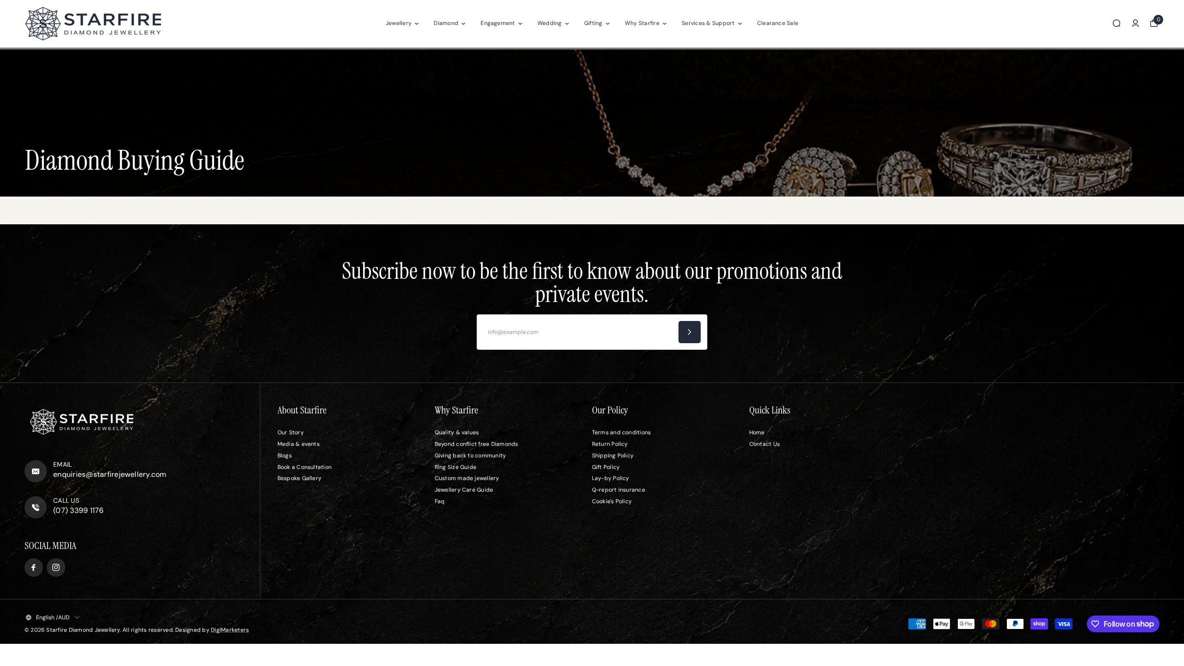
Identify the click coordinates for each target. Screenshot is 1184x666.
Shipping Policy (613, 455)
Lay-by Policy (610, 478)
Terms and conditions (621, 432)
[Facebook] (34, 567)
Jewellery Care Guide (464, 489)
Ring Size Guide (456, 467)
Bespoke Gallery (300, 478)
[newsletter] (689, 332)
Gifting (593, 23)
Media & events (299, 444)
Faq (440, 501)
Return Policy (610, 444)
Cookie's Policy (612, 501)
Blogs (285, 455)
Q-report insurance (618, 489)
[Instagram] (56, 567)
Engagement (498, 23)
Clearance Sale (777, 23)
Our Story (291, 432)
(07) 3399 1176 (78, 510)
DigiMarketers (230, 630)
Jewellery (399, 23)
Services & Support (708, 23)
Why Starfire (642, 23)
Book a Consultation (305, 467)
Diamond (446, 23)
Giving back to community (470, 455)
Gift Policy (606, 467)
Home (757, 432)
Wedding (549, 23)
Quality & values (457, 432)
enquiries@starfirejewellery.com (109, 474)
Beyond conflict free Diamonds (476, 444)
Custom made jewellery (467, 478)
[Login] (1135, 23)
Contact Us (764, 444)
